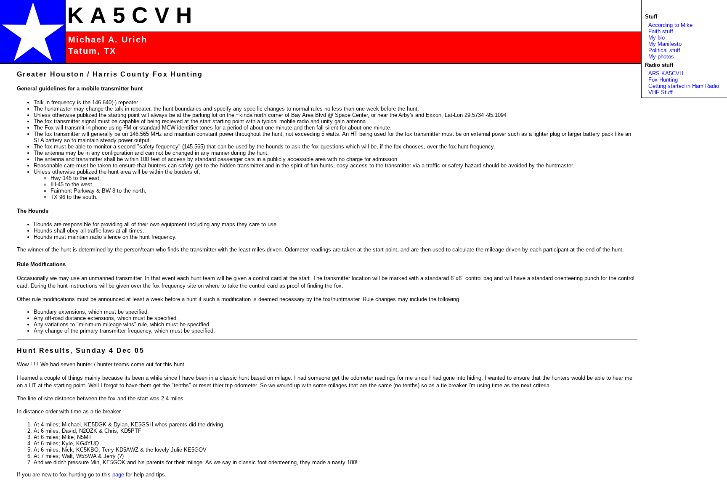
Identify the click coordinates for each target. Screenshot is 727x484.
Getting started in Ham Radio (683, 86)
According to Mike (670, 25)
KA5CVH (133, 15)
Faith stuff (660, 31)
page (118, 474)
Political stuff (664, 50)
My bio (656, 37)
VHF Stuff (660, 92)
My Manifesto (665, 44)
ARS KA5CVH (665, 73)
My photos (661, 56)
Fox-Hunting (663, 80)
